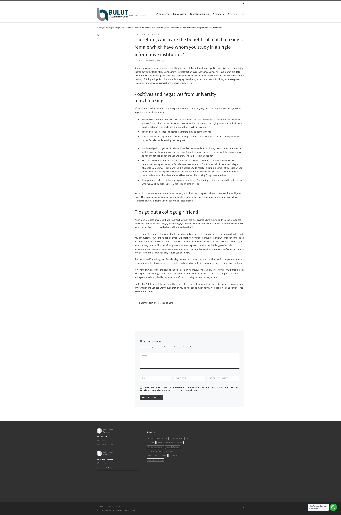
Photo (103, 441)
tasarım (173, 456)
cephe (151, 443)
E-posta (180, 378)
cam (188, 438)
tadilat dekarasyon (157, 456)
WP (106, 510)
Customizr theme (128, 510)
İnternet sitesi (219, 378)
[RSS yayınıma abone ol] (243, 3)
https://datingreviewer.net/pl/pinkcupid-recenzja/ (159, 248)
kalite (179, 443)
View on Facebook (102, 445)
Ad (143, 378)
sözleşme (169, 451)
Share (111, 445)
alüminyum (162, 438)
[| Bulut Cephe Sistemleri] (112, 14)
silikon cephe (154, 451)
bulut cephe (176, 438)
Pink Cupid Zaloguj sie (114, 27)
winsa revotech (155, 460)
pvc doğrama (173, 447)
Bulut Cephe (108, 429)
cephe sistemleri (166, 443)
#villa (150, 438)
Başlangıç (100, 27)
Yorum (146, 356)
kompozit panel (155, 447)
